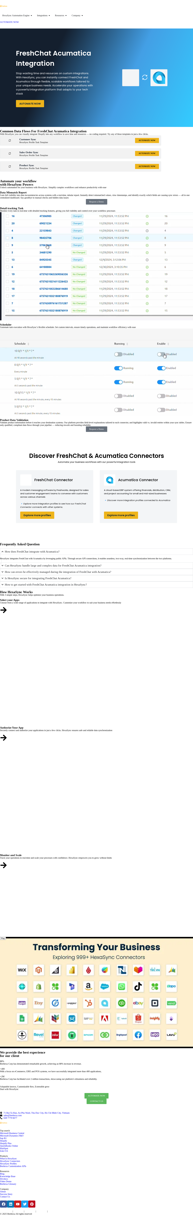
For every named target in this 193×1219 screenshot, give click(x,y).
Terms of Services (6, 1212)
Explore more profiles (37, 515)
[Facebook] (3, 1204)
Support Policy (42, 1212)
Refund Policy (53, 1212)
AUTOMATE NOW (30, 103)
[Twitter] (24, 1204)
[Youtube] (17, 1204)
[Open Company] (82, 15)
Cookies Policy (30, 1212)
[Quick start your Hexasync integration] (3, 865)
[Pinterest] (31, 1204)
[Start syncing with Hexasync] (3, 610)
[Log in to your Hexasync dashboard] (3, 737)
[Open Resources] (66, 15)
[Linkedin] (10, 1204)
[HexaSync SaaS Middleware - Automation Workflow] (3, 6)
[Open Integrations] (49, 15)
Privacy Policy (18, 1212)
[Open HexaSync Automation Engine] (31, 15)
